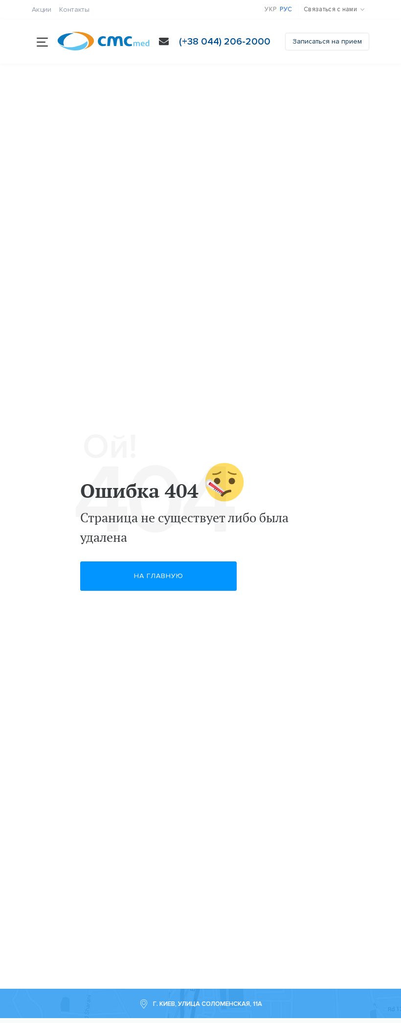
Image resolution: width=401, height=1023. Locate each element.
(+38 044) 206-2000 (224, 41)
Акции (42, 9)
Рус (286, 9)
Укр (270, 9)
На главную (158, 576)
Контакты (74, 9)
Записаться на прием (327, 41)
